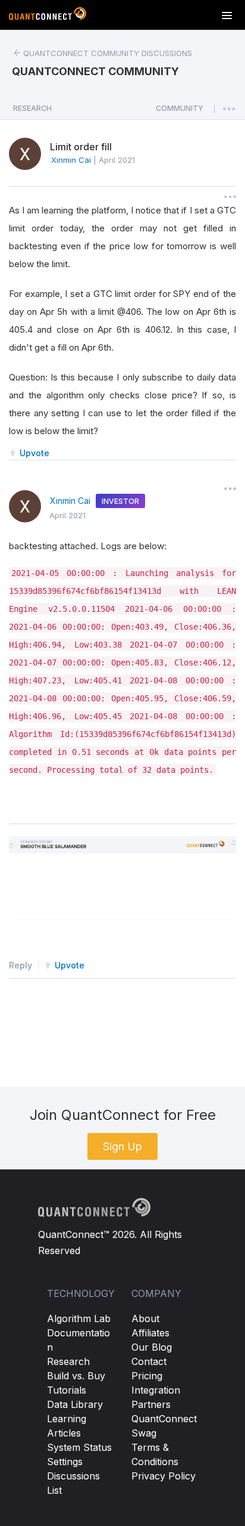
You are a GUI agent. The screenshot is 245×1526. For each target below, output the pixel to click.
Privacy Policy (163, 1476)
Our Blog (151, 1347)
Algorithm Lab (79, 1318)
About (145, 1318)
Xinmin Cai (70, 501)
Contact (149, 1361)
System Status (79, 1447)
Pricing (146, 1376)
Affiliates (150, 1333)
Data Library (75, 1404)
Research (68, 1361)
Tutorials (66, 1390)
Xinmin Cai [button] (71, 160)
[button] (180, 111)
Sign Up (122, 1146)
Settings (65, 1462)
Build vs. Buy (76, 1376)
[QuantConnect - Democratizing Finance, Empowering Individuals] (47, 16)
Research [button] (32, 108)
